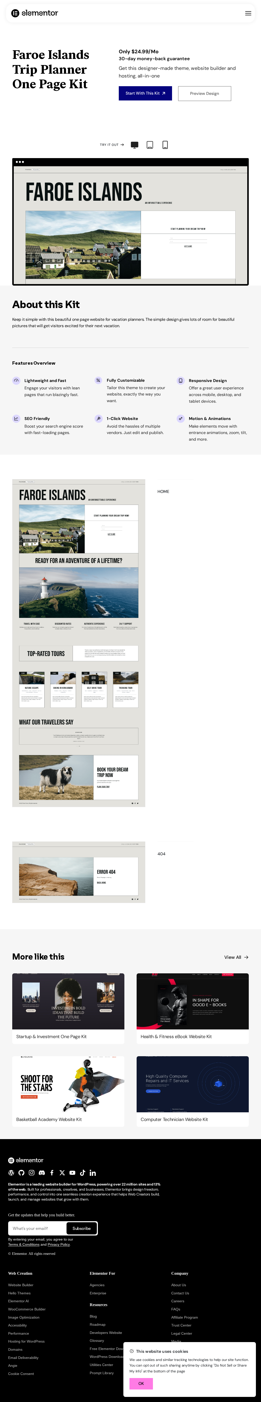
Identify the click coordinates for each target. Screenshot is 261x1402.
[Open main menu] (248, 13)
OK (141, 1383)
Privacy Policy (59, 1244)
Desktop (134, 145)
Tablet (149, 145)
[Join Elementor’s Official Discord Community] (42, 1173)
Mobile (165, 145)
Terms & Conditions (24, 1244)
